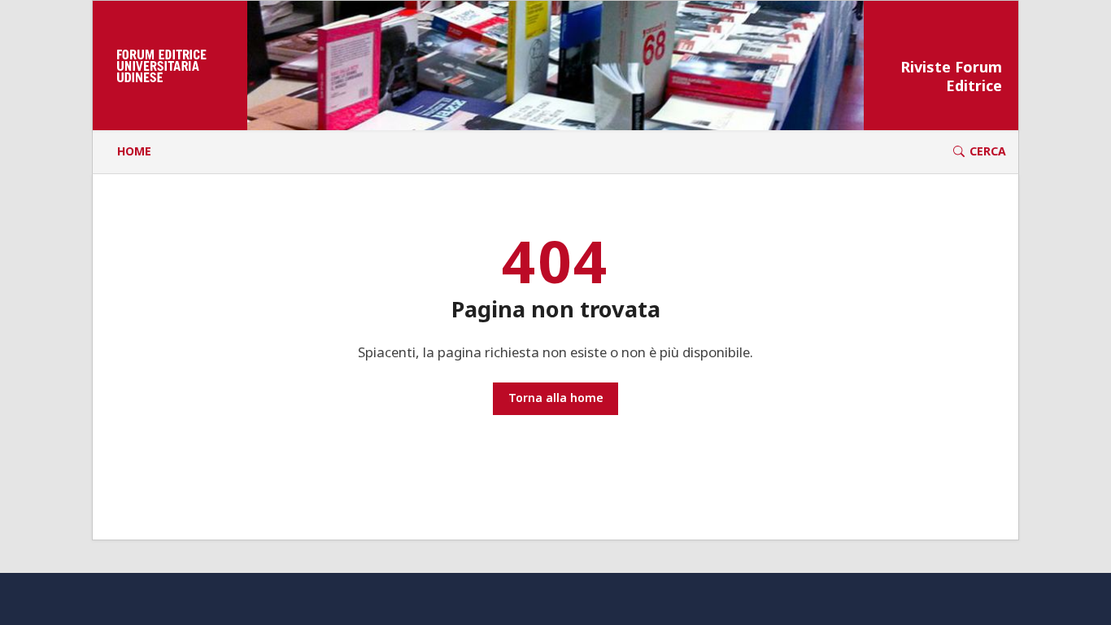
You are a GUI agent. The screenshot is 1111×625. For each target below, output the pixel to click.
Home (134, 151)
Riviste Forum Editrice (951, 76)
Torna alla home (555, 397)
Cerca (987, 151)
